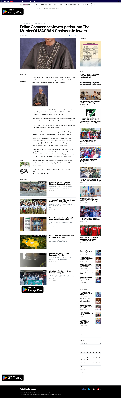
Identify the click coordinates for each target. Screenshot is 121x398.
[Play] (22, 1)
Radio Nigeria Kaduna (31, 394)
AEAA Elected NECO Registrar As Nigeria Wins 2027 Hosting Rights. (86, 258)
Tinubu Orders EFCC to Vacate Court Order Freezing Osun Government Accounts (89, 239)
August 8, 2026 (83, 143)
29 (99, 364)
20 (93, 362)
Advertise (38, 392)
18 (87, 362)
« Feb (81, 372)
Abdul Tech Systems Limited (55, 394)
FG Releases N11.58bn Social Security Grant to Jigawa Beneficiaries (88, 160)
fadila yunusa (23, 81)
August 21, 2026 (83, 254)
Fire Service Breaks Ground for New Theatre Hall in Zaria (89, 141)
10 (84, 359)
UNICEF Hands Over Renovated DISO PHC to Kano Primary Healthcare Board (89, 75)
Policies (48, 392)
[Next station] (18, 1)
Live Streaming (31, 392)
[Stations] (38, 1)
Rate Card (51, 4)
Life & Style (80, 4)
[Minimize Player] (119, 1)
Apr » (85, 372)
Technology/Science (72, 4)
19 (90, 362)
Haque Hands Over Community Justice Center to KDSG (86, 272)
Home (37, 4)
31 (84, 366)
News (55, 4)
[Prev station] (26, 1)
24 (84, 364)
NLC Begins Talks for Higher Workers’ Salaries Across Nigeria (90, 218)
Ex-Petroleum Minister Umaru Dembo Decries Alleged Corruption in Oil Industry (24, 172)
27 (93, 364)
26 (90, 364)
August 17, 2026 (83, 106)
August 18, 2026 (83, 78)
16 (81, 362)
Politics (60, 4)
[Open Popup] (34, 1)
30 (81, 366)
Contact (25, 392)
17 (84, 362)
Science (86, 4)
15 (99, 359)
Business (65, 4)
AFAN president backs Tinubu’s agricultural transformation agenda (90, 83)
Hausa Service (59, 8)
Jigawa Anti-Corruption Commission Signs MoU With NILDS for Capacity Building (88, 199)
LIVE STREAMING (43, 4)
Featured (40, 182)
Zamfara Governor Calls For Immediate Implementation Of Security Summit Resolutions (86, 280)
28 (96, 364)
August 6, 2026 (83, 202)
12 (90, 359)
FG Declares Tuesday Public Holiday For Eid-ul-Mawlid (86, 252)
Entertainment (45, 8)
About (21, 392)
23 (81, 364)
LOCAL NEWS (25, 24)
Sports (38, 8)
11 (87, 359)
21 (96, 362)
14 (96, 359)
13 (93, 359)
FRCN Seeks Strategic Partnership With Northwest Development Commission (90, 103)
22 (99, 362)
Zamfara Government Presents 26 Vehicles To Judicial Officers (86, 265)
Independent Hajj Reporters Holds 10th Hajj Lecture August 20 (90, 122)
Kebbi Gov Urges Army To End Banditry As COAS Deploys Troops (90, 180)
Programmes (52, 8)
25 (87, 364)
